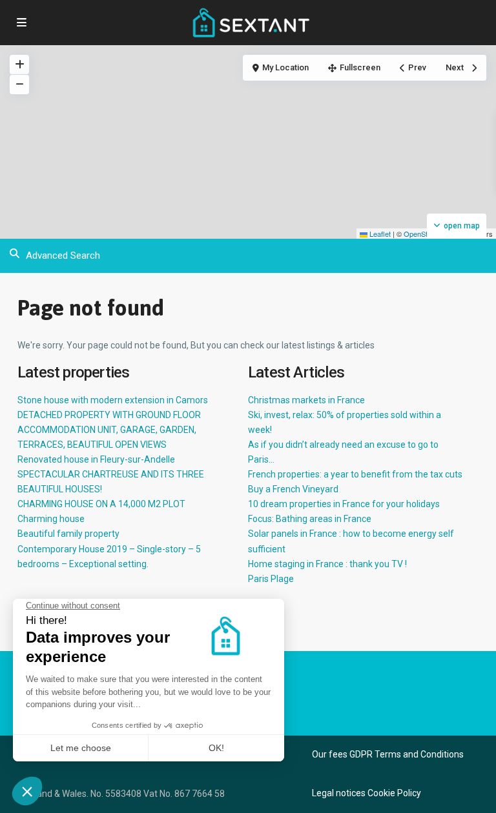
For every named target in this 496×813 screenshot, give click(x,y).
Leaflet (379, 233)
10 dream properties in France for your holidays (344, 504)
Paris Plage (271, 579)
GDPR (361, 754)
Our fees (329, 754)
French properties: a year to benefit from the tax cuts (355, 474)
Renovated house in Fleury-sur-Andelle (96, 459)
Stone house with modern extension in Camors (112, 400)
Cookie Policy (394, 793)
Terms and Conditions (419, 754)
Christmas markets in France (306, 400)
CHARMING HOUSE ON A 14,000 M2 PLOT (101, 504)
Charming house (51, 519)
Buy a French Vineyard (293, 489)
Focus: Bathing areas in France (309, 519)
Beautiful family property (68, 533)
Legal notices (339, 793)
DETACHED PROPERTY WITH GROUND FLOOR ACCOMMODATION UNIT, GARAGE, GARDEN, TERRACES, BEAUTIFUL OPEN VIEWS (109, 430)
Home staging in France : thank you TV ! (327, 564)
